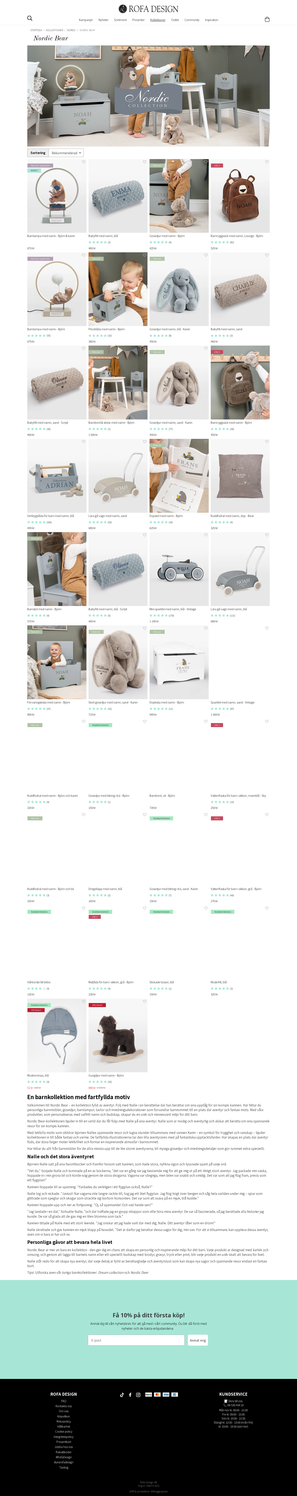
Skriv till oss (235, 1401)
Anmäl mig (198, 1340)
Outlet (175, 20)
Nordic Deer (139, 1272)
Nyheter (103, 20)
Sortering (38, 152)
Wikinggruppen (159, 1491)
